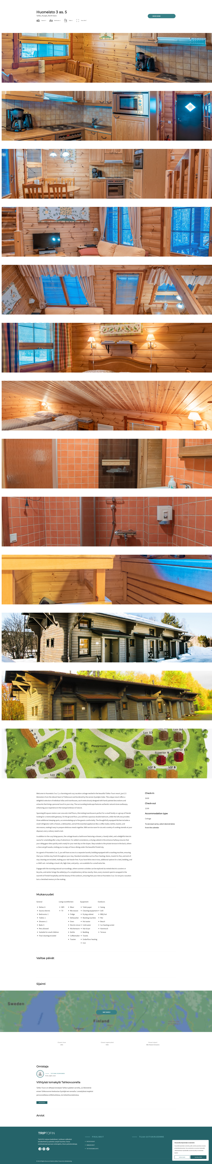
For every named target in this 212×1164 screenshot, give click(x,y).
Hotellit (137, 4)
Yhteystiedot (91, 1141)
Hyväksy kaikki (198, 1157)
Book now (156, 16)
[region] (190, 1150)
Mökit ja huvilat (124, 4)
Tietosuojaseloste (92, 1148)
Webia (56, 1161)
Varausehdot (91, 1145)
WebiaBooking (68, 1161)
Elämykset (148, 4)
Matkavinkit (161, 4)
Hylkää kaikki (182, 1157)
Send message (42, 1102)
